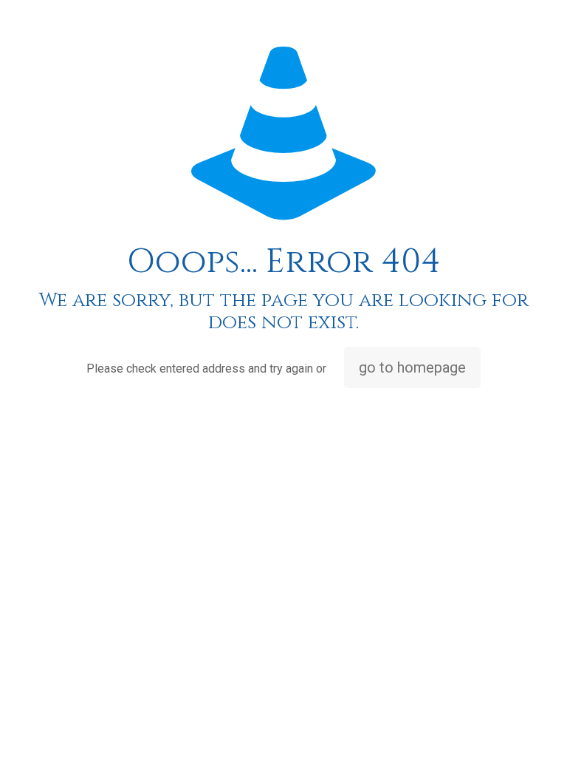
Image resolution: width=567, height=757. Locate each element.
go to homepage (412, 367)
